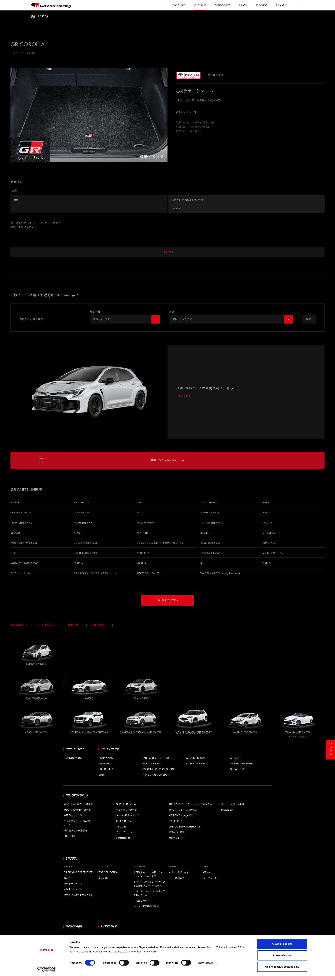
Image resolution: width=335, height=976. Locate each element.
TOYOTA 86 (269, 543)
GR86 (140, 502)
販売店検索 (17, 625)
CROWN (15, 532)
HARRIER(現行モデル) (211, 522)
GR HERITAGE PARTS (242, 763)
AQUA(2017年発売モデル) (24, 563)
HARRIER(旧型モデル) (85, 553)
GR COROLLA (81, 502)
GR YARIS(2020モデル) (85, 543)
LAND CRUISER (208, 502)
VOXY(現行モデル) (147, 522)
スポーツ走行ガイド (178, 872)
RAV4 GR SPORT (151, 763)
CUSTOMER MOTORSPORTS (184, 826)
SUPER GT (69, 836)
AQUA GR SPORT (195, 758)
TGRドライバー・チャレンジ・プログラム (190, 804)
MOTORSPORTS (222, 5)
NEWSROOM (261, 5)
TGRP (67, 878)
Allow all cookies (282, 943)
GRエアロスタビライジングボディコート (94, 573)
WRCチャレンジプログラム (183, 809)
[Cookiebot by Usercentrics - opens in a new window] (46, 969)
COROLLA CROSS (20, 512)
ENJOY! (243, 5)
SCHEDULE (281, 5)
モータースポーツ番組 (232, 804)
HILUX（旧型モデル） (211, 543)
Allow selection (282, 955)
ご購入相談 (97, 625)
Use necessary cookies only (282, 966)
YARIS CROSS (81, 512)
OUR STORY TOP (73, 758)
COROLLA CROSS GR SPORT (158, 769)
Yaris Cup (121, 826)
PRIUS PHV (143, 553)
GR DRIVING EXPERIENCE (78, 872)
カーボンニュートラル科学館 (78, 894)
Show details (205, 962)
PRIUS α (78, 563)
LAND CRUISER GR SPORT (157, 758)
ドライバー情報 (177, 832)
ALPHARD (142, 532)
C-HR (13, 553)
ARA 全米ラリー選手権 (75, 830)
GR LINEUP (199, 5)
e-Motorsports (123, 838)
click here (150, 951)
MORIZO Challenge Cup (181, 815)
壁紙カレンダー (177, 838)
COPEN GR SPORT (210, 512)
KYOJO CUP (175, 821)
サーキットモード (212, 878)
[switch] (124, 963)
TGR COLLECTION (108, 872)
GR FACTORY (237, 769)
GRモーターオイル (20, 573)
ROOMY (268, 522)
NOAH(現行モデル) (83, 522)
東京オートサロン (73, 883)
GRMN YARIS (106, 758)
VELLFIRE (205, 532)
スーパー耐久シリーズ (127, 815)
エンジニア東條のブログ (145, 906)
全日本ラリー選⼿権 (126, 809)
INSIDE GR (227, 809)
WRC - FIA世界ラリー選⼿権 (78, 804)
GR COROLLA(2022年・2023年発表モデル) (160, 543)
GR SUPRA (269, 532)
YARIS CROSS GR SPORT (156, 774)
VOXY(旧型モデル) (273, 553)
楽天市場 (103, 878)
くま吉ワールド (141, 900)
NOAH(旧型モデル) (210, 553)
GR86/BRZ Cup (124, 821)
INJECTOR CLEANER (148, 573)
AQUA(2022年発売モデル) (24, 543)
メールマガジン (45, 625)
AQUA (140, 512)
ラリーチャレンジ (125, 832)
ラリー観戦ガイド (177, 878)
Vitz (202, 563)
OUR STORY (178, 5)
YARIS (266, 512)
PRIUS (76, 532)
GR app (207, 872)
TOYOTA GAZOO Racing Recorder (220, 573)
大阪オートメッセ (73, 889)
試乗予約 (73, 625)
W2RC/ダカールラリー (75, 815)
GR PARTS (39, 16)
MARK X (141, 563)
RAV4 (266, 502)
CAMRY (267, 563)
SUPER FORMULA (126, 804)
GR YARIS (16, 502)
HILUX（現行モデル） (22, 522)
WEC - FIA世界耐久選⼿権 (77, 809)
